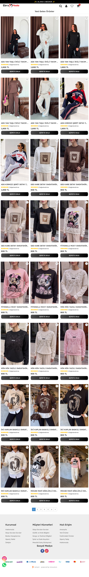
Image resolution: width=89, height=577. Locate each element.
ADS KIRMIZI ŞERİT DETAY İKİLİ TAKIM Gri (15, 184)
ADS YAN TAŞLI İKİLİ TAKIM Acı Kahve (15, 123)
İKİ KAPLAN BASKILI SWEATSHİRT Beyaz (15, 491)
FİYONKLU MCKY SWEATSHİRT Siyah (44, 307)
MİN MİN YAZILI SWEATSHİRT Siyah (15, 368)
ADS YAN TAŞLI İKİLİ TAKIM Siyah (74, 62)
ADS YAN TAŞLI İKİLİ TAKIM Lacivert (15, 62)
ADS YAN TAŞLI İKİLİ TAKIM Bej (44, 123)
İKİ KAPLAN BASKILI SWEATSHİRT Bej (15, 430)
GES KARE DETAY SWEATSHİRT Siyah (44, 246)
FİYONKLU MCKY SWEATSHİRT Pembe (15, 307)
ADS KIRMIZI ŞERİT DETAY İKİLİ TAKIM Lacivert (74, 123)
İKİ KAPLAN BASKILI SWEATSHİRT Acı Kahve (44, 430)
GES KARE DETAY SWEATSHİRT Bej (15, 246)
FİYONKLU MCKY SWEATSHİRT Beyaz (74, 246)
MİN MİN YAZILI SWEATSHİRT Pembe (74, 368)
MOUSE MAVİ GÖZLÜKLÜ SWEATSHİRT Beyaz (44, 491)
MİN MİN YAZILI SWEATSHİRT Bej (44, 368)
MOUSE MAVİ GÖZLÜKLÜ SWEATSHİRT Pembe (74, 491)
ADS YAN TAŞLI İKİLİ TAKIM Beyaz (44, 62)
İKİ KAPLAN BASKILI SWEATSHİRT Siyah (74, 430)
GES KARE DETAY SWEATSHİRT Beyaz (44, 184)
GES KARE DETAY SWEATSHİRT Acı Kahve (74, 184)
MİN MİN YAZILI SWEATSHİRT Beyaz (74, 307)
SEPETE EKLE (15, 71)
